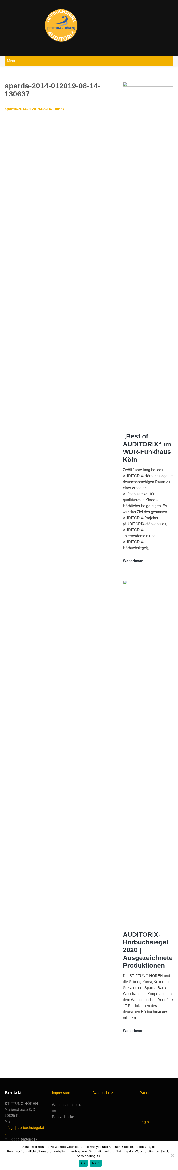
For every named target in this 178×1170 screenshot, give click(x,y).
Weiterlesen (133, 561)
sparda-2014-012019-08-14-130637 (34, 109)
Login (144, 1122)
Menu (11, 61)
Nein (95, 1163)
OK (83, 1163)
